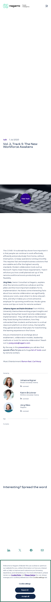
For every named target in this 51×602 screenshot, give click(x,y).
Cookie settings (25, 584)
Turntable (6, 424)
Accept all (25, 596)
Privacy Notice (30, 575)
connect (26, 386)
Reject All (24, 590)
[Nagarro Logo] (16, 6)
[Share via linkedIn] (8, 550)
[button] (46, 6)
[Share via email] (42, 550)
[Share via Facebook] (31, 550)
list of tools (36, 350)
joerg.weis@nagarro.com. (19, 343)
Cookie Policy (16, 575)
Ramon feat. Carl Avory (31, 361)
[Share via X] (20, 550)
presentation (24, 347)
